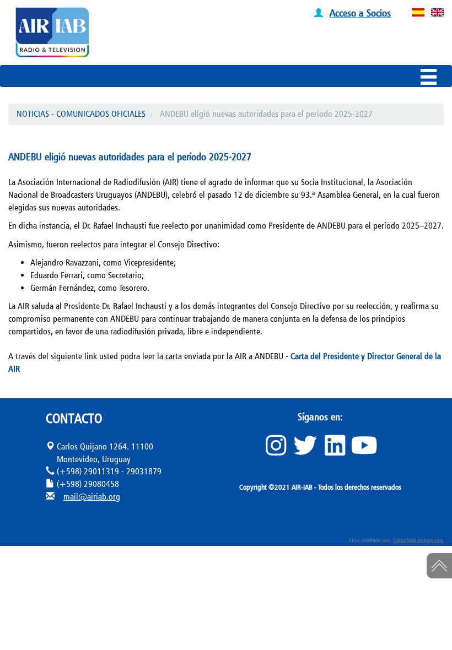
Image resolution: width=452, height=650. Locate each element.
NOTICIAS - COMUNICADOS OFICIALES (81, 114)
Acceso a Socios (360, 13)
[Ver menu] (431, 79)
